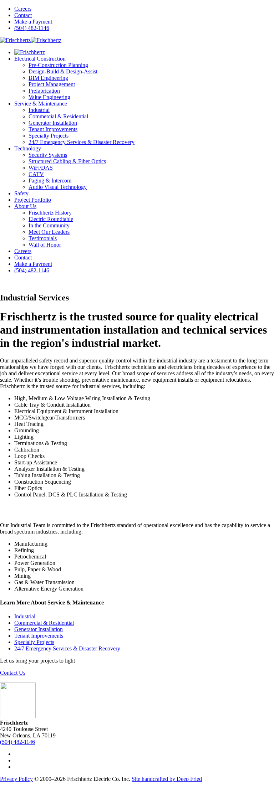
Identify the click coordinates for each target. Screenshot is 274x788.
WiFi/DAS (41, 168)
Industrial (39, 110)
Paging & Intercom (50, 180)
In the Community (49, 225)
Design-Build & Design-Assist (63, 71)
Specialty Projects (48, 136)
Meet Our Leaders (49, 232)
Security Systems (48, 155)
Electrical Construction (40, 59)
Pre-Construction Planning (58, 65)
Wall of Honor (45, 245)
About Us (25, 206)
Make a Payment (33, 22)
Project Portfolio (32, 200)
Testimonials (43, 238)
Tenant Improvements (53, 129)
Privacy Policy (16, 779)
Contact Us (12, 673)
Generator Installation (53, 123)
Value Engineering (49, 97)
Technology (27, 148)
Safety (21, 193)
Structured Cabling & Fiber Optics (67, 161)
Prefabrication (44, 91)
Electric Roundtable (51, 219)
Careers (22, 9)
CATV (36, 174)
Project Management (52, 84)
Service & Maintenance (40, 104)
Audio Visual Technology (58, 187)
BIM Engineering (48, 78)
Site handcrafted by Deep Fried (167, 779)
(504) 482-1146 (31, 28)
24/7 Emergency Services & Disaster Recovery (82, 142)
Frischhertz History (50, 213)
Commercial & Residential (58, 116)
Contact (23, 15)
